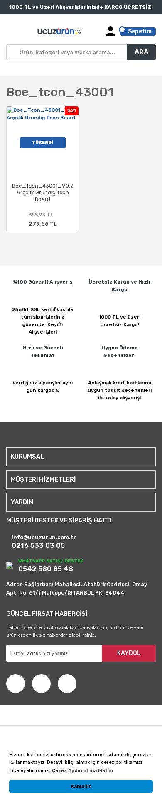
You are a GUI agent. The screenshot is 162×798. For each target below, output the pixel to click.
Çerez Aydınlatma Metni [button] (82, 770)
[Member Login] (110, 31)
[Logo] (59, 31)
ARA (141, 52)
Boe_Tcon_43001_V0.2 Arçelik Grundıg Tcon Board (43, 192)
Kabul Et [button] (81, 786)
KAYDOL (129, 653)
